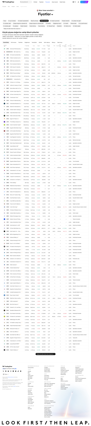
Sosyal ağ (63, 367)
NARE (8, 325)
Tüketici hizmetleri (76, 88)
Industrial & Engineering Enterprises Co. (15, 249)
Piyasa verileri (47, 370)
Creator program (64, 371)
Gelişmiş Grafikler (78, 371)
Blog (45, 392)
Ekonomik (30, 390)
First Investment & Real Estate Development (15, 64)
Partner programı (78, 379)
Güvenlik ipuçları (47, 414)
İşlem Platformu (78, 373)
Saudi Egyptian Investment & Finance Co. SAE (15, 137)
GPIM (8, 346)
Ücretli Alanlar (63, 388)
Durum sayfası (47, 416)
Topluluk (41, 2)
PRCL (8, 258)
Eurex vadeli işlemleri (48, 384)
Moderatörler (63, 374)
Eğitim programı (78, 381)
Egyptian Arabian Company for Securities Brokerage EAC (15, 149)
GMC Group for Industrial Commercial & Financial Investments (15, 67)
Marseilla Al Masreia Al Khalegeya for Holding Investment (15, 310)
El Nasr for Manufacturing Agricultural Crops (15, 100)
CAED (8, 279)
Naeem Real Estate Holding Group (15, 325)
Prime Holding (13, 182)
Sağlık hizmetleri (76, 121)
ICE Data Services (11, 377)
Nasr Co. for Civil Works (15, 243)
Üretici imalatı (75, 213)
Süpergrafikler (31, 367)
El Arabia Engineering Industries (15, 140)
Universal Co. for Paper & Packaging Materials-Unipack (15, 179)
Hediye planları (47, 371)
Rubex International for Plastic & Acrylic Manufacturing (15, 164)
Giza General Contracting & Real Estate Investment (15, 313)
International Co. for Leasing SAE (15, 170)
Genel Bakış (46, 375)
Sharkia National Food (14, 267)
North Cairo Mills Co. (14, 331)
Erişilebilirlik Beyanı (48, 412)
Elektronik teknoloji (76, 140)
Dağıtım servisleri (76, 51)
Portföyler (30, 398)
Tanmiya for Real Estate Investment (15, 173)
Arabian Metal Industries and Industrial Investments (15, 213)
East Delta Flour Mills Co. (15, 334)
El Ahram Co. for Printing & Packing (15, 82)
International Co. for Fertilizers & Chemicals (15, 340)
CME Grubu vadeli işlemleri (49, 383)
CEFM (8, 319)
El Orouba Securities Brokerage (15, 54)
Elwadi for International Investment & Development (15, 106)
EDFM (8, 334)
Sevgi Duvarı (63, 369)
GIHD (8, 109)
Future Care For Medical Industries (15, 203)
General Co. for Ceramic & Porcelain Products (15, 258)
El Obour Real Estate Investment (15, 228)
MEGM (7, 185)
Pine (29, 379)
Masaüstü (30, 408)
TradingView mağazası (48, 400)
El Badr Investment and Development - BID (15, 57)
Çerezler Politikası (47, 411)
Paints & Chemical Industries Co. (15, 188)
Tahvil (29, 374)
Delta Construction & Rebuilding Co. (15, 115)
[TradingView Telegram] (16, 371)
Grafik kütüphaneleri (79, 369)
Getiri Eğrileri (30, 399)
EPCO (8, 118)
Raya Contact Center (14, 295)
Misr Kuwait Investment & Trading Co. (17, 51)
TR (75, 2)
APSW (8, 167)
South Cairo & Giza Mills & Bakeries (15, 270)
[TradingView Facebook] (6, 371)
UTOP (8, 112)
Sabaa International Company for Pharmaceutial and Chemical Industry (15, 222)
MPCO (8, 328)
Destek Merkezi (47, 394)
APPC (8, 48)
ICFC (8, 340)
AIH (7, 155)
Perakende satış (76, 258)
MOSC (8, 304)
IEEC (7, 249)
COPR (8, 176)
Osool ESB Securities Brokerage (15, 200)
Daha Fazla (62, 2)
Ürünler (35, 2)
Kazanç (29, 391)
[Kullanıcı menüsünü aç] (78, 2)
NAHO (8, 349)
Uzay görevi (46, 391)
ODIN (8, 301)
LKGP (8, 121)
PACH (8, 188)
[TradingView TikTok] (18, 371)
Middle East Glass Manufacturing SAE (15, 185)
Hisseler (29, 371)
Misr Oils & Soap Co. (14, 304)
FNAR (8, 94)
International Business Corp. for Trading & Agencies (15, 103)
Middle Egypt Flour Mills (15, 319)
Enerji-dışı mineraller (77, 60)
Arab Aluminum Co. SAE (15, 225)
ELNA (8, 100)
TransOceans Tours (14, 97)
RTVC (8, 194)
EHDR (8, 289)
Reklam (76, 376)
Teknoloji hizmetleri (76, 76)
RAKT (8, 143)
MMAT (7, 88)
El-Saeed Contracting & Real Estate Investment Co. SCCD (15, 246)
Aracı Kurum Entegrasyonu (80, 378)
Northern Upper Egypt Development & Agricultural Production (15, 91)
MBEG (8, 234)
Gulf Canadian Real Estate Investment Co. (15, 130)
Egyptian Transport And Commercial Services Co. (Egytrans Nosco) (15, 337)
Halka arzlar (30, 394)
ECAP (8, 273)
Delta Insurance (13, 264)
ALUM (8, 225)
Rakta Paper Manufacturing (15, 143)
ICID (7, 261)
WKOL (8, 298)
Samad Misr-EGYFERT (14, 343)
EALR (8, 316)
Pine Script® (30, 403)
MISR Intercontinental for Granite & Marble (15, 60)
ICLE (7, 170)
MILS (8, 331)
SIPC (8, 222)
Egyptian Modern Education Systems (15, 161)
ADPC (8, 286)
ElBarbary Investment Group (15, 70)
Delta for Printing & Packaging (15, 252)
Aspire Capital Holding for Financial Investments (15, 283)
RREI (7, 197)
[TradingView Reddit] (21, 371)
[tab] (4, 21)
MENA (8, 255)
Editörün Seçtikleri (64, 381)
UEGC (8, 246)
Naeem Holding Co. (14, 349)
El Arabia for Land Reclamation (15, 316)
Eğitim (62, 379)
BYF (28, 372)
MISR (8, 60)
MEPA (8, 216)
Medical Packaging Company (15, 216)
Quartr (14, 386)
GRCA (8, 124)
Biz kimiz (46, 390)
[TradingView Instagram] (11, 371)
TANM (8, 173)
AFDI (8, 191)
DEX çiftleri (30, 378)
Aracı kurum (55, 2)
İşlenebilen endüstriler (77, 48)
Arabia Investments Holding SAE (15, 155)
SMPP (8, 219)
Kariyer (45, 395)
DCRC (8, 115)
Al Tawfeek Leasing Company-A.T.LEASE (15, 322)
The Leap (46, 379)
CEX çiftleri (30, 376)
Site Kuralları (63, 373)
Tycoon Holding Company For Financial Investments (15, 158)
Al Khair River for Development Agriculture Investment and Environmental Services (15, 276)
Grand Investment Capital (15, 124)
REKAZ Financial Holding (15, 73)
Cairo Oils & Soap (13, 206)
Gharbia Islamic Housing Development (15, 109)
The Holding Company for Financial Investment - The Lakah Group (15, 121)
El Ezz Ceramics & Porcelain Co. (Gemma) (15, 273)
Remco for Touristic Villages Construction (15, 194)
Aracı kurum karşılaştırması (49, 378)
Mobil (29, 407)
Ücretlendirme (47, 369)
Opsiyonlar (30, 400)
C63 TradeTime (47, 403)
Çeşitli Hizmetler (76, 133)
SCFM (8, 270)
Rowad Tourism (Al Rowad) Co (15, 152)
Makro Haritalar (31, 402)
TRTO (8, 97)
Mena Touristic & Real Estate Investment (15, 255)
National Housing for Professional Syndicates (15, 240)
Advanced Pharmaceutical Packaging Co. (15, 48)
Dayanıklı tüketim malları (78, 109)
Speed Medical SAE (14, 146)
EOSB (8, 54)
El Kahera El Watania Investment (15, 210)
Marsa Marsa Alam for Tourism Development (15, 88)
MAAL (8, 310)
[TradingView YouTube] (8, 371)
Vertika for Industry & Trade (15, 85)
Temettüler (30, 392)
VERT (8, 85)
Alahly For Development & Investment (15, 191)
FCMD (8, 203)
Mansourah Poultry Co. (14, 328)
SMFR (8, 343)
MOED (8, 161)
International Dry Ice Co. (17, 79)
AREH (8, 127)
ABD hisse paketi (47, 386)
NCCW (7, 243)
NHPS (8, 240)
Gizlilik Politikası (47, 410)
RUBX (8, 164)
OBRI (8, 228)
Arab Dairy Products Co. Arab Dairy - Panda (15, 286)
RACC (8, 295)
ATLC (8, 322)
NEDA (8, 91)
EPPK (8, 82)
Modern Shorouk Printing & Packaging (15, 219)
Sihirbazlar (63, 386)
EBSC (8, 200)
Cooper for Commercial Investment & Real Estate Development (15, 176)
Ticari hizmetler (76, 97)
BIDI (7, 57)
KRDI (8, 276)
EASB (8, 149)
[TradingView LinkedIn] (13, 371)
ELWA (8, 106)
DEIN (8, 264)
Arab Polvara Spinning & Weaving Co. (15, 167)
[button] (38, 2)
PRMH (8, 182)
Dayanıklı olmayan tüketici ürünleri (80, 206)
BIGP (8, 70)
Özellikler (46, 367)
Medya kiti (46, 396)
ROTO (8, 152)
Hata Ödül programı (48, 415)
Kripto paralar (30, 375)
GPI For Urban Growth (14, 346)
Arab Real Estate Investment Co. (15, 197)
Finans (74, 54)
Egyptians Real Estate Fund (15, 133)
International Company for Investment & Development (15, 261)
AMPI (8, 76)
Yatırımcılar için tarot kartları (49, 402)
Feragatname (47, 408)
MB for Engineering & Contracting (15, 234)
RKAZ (8, 73)
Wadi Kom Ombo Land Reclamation (15, 298)
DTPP (8, 252)
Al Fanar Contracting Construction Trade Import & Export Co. (15, 94)
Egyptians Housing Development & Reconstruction (15, 289)
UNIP (8, 179)
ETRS (8, 337)
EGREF (7, 133)
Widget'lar (77, 367)
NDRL (8, 237)
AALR (8, 307)
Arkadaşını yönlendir (65, 370)
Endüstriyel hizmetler (77, 94)
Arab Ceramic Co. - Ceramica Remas (15, 231)
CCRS (8, 130)
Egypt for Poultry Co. (14, 118)
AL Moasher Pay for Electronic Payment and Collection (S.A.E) (15, 76)
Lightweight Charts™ (79, 370)
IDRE (8, 292)
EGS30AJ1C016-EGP (9, 79)
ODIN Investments (14, 301)
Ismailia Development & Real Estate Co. (15, 292)
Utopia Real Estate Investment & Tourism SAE (15, 112)
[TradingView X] (3, 371)
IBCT (8, 103)
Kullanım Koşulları (47, 407)
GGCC (8, 313)
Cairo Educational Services (15, 279)
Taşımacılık (75, 337)
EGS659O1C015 (9, 51)
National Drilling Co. (14, 237)
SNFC (8, 267)
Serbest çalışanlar (64, 387)
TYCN (8, 158)
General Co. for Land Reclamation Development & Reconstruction (15, 307)
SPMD (8, 146)
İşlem (62, 378)
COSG (8, 206)
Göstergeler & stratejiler (65, 384)
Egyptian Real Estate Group (15, 127)
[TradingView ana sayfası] (8, 2)
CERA (8, 231)
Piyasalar (47, 2)
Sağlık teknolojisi (76, 222)
